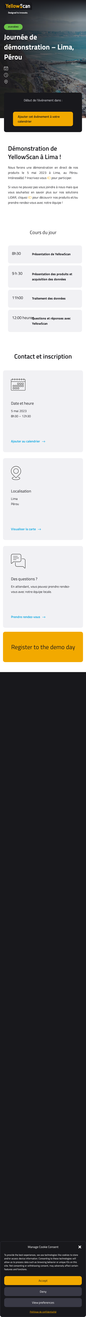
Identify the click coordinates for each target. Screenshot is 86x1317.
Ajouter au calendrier (26, 441)
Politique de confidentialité (43, 1312)
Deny (43, 1291)
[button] (80, 1247)
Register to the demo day (43, 647)
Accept (43, 1280)
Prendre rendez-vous (26, 616)
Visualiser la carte (24, 529)
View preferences (43, 1302)
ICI (49, 177)
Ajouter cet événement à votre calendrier (39, 119)
